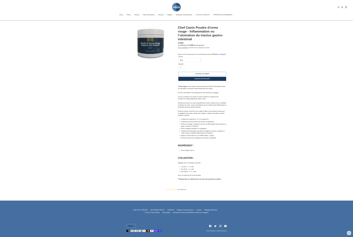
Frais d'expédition (183, 47)
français (130, 226)
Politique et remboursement (185, 210)
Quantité (180, 64)
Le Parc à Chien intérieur (152, 212)
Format (180, 56)
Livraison (199, 210)
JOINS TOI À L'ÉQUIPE (140, 210)
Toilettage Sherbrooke (210, 210)
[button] (191, 45)
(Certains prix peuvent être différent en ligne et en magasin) (190, 212)
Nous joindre (166, 212)
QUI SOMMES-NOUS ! (157, 210)
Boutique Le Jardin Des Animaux (218, 230)
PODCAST (170, 210)
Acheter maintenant (202, 78)
